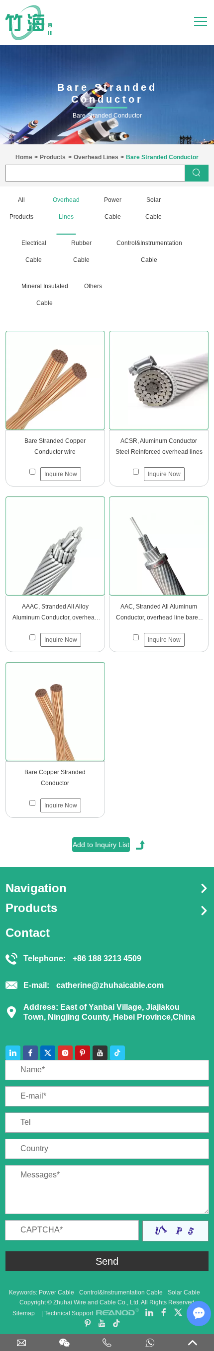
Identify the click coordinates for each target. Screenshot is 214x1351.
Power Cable (112, 208)
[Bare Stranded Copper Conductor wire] (55, 380)
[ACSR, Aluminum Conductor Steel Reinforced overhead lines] (159, 380)
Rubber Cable (81, 251)
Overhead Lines (96, 157)
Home (23, 157)
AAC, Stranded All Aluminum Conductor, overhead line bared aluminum (159, 613)
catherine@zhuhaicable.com (110, 985)
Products (53, 157)
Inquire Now (60, 474)
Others (93, 286)
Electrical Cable (33, 251)
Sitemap (23, 1313)
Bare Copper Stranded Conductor (55, 778)
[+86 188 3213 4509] (107, 1344)
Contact (27, 932)
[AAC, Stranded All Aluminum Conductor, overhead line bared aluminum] (159, 546)
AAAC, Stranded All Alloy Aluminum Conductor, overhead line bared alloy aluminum (55, 613)
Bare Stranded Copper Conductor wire (55, 446)
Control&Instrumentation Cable (149, 251)
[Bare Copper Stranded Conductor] (55, 711)
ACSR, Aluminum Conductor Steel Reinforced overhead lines (159, 446)
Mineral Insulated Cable (44, 295)
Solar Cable (153, 208)
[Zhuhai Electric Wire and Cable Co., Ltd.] (28, 22)
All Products (21, 208)
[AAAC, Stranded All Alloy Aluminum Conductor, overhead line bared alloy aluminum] (55, 546)
